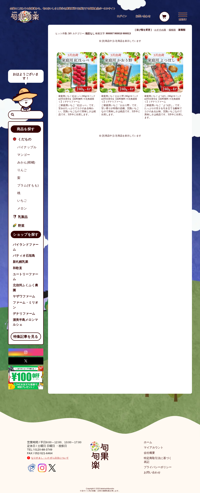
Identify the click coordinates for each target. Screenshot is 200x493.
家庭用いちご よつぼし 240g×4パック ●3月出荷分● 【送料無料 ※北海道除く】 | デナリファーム (162, 99)
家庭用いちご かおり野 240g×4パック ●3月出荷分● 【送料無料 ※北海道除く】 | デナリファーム (119, 99)
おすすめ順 (160, 30)
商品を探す (26, 129)
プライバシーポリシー (158, 467)
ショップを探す (26, 234)
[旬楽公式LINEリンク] (25, 377)
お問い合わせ (152, 472)
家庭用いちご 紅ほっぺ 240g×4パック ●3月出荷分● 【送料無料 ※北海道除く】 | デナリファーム (76, 99)
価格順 (172, 30)
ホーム (148, 442)
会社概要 (149, 452)
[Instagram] (25, 352)
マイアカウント (153, 447)
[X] (25, 361)
